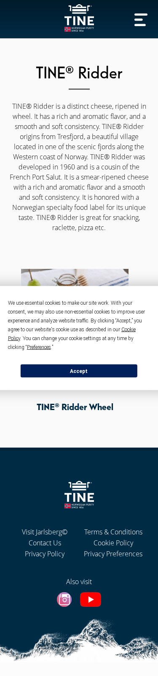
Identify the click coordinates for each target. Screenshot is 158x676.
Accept (79, 371)
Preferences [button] (39, 347)
